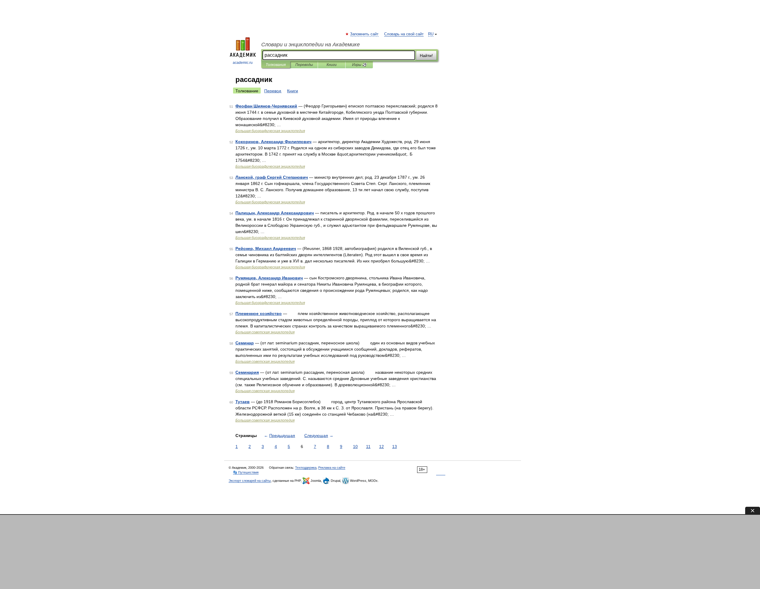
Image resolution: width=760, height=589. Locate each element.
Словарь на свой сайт (404, 34)
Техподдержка (305, 467)
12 (381, 446)
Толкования (276, 65)
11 (368, 446)
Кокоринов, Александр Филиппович (273, 141)
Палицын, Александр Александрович (274, 212)
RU (430, 34)
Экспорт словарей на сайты (250, 480)
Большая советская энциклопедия (264, 332)
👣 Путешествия (246, 472)
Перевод (272, 90)
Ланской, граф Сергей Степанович (271, 177)
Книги (332, 65)
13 (394, 446)
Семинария (247, 372)
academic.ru (243, 63)
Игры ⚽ (359, 65)
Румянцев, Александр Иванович (269, 278)
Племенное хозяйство (258, 313)
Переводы (304, 65)
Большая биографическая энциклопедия (270, 131)
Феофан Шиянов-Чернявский (266, 106)
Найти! (426, 55)
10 (355, 446)
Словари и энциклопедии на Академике (310, 45)
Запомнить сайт (365, 34)
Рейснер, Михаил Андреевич (265, 248)
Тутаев (242, 401)
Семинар (244, 343)
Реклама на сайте (331, 467)
